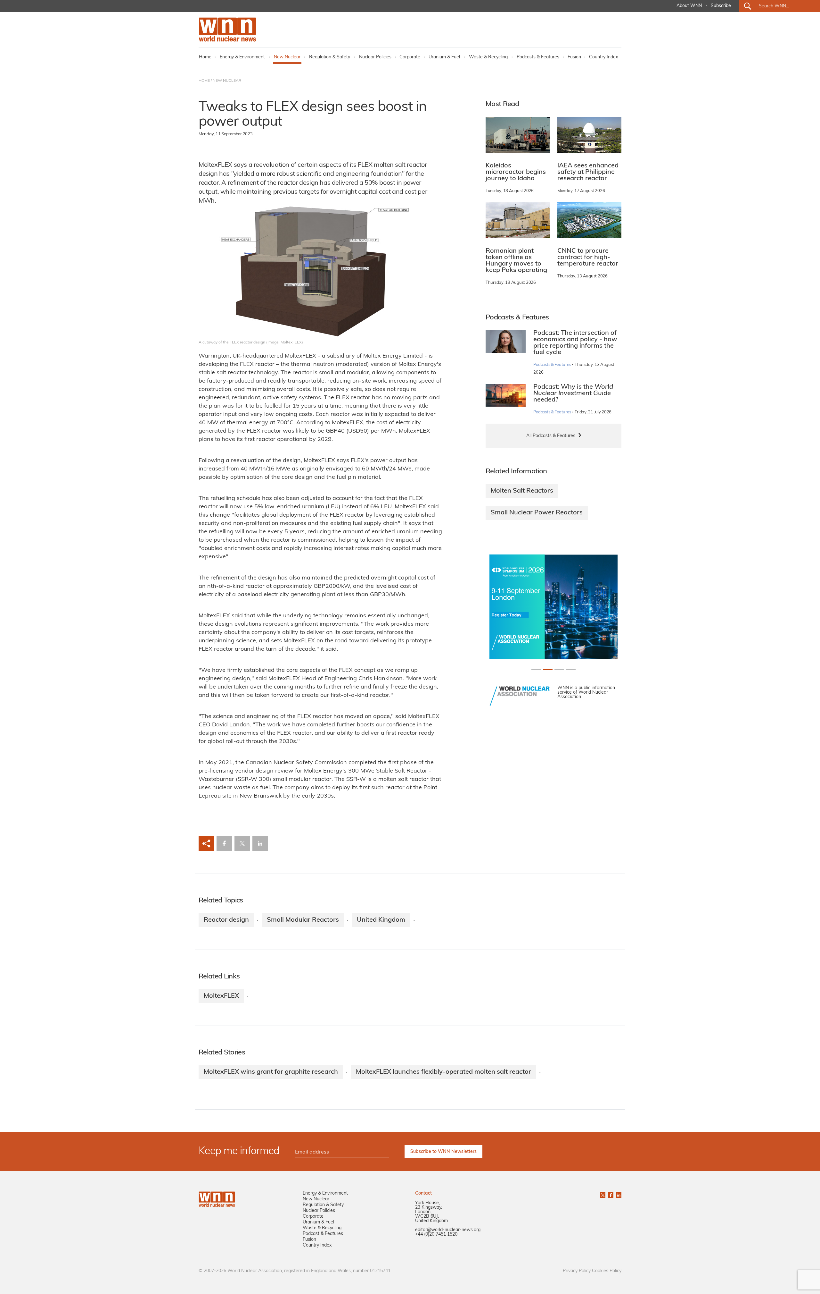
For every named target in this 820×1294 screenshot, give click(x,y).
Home (205, 57)
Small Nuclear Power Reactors (537, 513)
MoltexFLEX (221, 996)
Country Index (603, 57)
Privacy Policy (577, 1271)
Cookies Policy (606, 1271)
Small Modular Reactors (303, 920)
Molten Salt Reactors (522, 491)
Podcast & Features (323, 1233)
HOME (204, 81)
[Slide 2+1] (559, 669)
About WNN (689, 6)
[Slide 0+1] (536, 669)
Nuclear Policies (375, 57)
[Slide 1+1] (548, 669)
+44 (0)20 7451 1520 (436, 1234)
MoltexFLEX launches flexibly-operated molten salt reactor (443, 1072)
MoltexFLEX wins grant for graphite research (271, 1072)
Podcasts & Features (538, 57)
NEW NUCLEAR (227, 81)
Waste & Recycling (488, 57)
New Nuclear (287, 57)
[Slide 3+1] (571, 669)
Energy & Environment (242, 57)
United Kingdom (381, 920)
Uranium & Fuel (444, 57)
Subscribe (721, 6)
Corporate (409, 57)
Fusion (574, 57)
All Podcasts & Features (550, 436)
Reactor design (226, 920)
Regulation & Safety (329, 57)
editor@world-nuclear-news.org (447, 1230)
